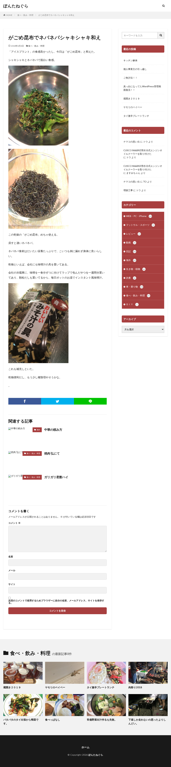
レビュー (133, 233)
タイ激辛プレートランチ (136, 115)
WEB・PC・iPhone (139, 216)
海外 (38, 430)
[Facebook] (24, 401)
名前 (10, 556)
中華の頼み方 (53, 429)
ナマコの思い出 (131, 141)
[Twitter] (57, 401)
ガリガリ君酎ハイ (56, 477)
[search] (161, 35)
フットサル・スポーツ (140, 224)
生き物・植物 (135, 269)
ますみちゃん (133, 172)
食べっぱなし (52, 719)
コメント (14, 523)
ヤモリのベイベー (132, 107)
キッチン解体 (130, 60)
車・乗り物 (134, 286)
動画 (131, 242)
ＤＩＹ (131, 304)
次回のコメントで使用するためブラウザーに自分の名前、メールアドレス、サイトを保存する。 (56, 601)
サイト (11, 584)
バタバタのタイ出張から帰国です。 (20, 721)
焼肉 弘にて (52, 453)
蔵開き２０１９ (131, 98)
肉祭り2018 (135, 687)
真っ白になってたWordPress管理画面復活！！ (142, 88)
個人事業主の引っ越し (135, 69)
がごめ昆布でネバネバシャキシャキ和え (56, 15)
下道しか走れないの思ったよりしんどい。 (147, 721)
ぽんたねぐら (15, 6)
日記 (131, 251)
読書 (131, 277)
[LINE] (90, 401)
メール (11, 570)
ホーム (85, 747)
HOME (9, 15)
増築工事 (128, 190)
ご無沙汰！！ (130, 77)
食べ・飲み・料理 (25, 15)
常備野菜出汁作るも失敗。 (102, 719)
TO (145, 181)
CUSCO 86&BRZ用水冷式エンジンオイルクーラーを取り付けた (142, 152)
